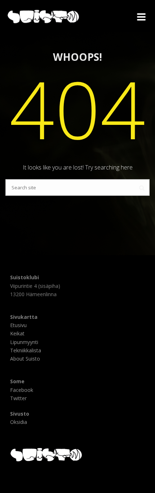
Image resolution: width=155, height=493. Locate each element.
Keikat (17, 333)
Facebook (21, 389)
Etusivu (18, 325)
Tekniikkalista (25, 350)
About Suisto (25, 358)
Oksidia (18, 422)
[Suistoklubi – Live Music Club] (3, 16)
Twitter (18, 398)
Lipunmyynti (24, 342)
